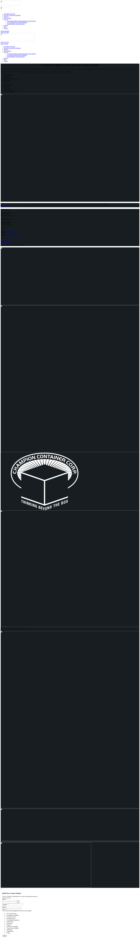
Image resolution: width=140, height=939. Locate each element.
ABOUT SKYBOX (6, 242)
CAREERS (4, 241)
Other (8, 933)
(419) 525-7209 (5, 32)
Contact (6, 25)
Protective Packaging (12, 926)
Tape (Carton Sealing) (12, 928)
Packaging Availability (13, 915)
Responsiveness (11, 918)
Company (5, 904)
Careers (6, 28)
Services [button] (6, 52)
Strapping (9, 929)
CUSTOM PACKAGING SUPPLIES (17, 22)
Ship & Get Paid (5, 31)
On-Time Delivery (12, 913)
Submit (4, 935)
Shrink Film (10, 931)
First (18, 901)
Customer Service (11, 917)
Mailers (9, 925)
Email (4, 907)
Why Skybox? (7, 18)
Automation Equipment (13, 920)
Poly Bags (9, 923)
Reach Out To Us (5, 206)
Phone (4, 909)
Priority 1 (6, 16)
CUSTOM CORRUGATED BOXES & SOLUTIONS (21, 21)
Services (6, 19)
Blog (5, 27)
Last (18, 902)
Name (4, 899)
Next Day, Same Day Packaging (12, 15)
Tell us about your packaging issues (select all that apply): (17, 910)
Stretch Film (10, 921)
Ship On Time (4, 44)
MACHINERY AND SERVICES (16, 24)
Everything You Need (9, 14)
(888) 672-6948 (10, 232)
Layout (4, 906)
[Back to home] (11, 5)
